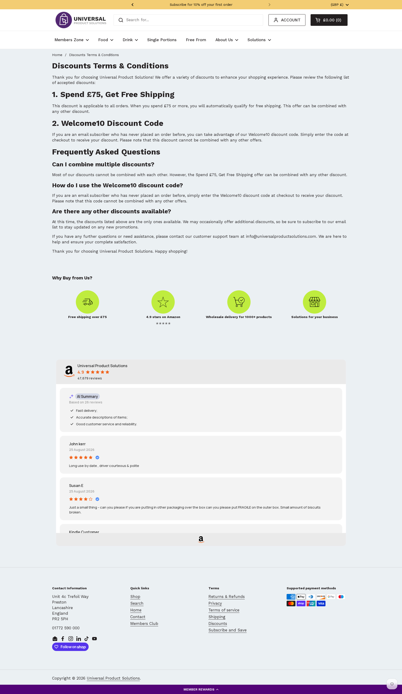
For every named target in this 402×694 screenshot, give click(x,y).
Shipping (216, 616)
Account (291, 20)
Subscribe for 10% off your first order (201, 5)
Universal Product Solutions (113, 678)
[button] (201, 689)
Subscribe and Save (227, 630)
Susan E (76, 485)
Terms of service (223, 610)
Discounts (217, 623)
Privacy (215, 603)
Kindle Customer (84, 532)
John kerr (77, 443)
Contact (137, 616)
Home (57, 55)
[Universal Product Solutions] (81, 20)
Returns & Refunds (226, 596)
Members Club (144, 623)
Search (137, 603)
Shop (135, 596)
